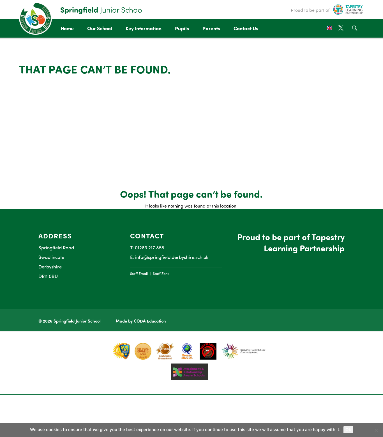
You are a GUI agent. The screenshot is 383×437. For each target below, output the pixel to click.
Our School (99, 28)
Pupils (182, 28)
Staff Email (139, 273)
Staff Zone (161, 273)
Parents (211, 28)
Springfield (102, 9)
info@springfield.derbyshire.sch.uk (171, 257)
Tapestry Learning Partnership (304, 242)
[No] (376, 430)
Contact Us (246, 28)
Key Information (143, 28)
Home (67, 28)
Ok (348, 429)
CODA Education (150, 321)
